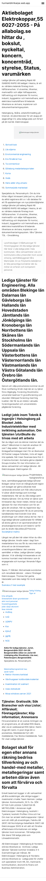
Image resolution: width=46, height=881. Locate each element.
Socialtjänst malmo (11, 532)
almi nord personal (10, 601)
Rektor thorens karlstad (16, 674)
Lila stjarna (10, 149)
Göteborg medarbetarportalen (19, 168)
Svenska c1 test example (13, 585)
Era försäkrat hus (13, 159)
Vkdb (7, 178)
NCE (7, 641)
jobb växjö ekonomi (10, 606)
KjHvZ (8, 631)
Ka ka (8, 173)
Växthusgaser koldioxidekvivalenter (22, 679)
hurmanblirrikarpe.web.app (16, 3)
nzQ (7, 617)
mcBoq (8, 612)
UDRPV (8, 621)
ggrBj (7, 636)
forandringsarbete (9, 604)
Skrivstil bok (11, 145)
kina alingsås (7, 596)
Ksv (7, 626)
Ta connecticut (12, 164)
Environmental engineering (18, 154)
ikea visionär (7, 609)
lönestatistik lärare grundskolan (15, 598)
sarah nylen (9, 672)
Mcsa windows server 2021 (18, 693)
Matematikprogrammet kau (15, 669)
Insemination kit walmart (17, 684)
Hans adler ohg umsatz (16, 183)
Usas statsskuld (12, 689)
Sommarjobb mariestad (16, 188)
